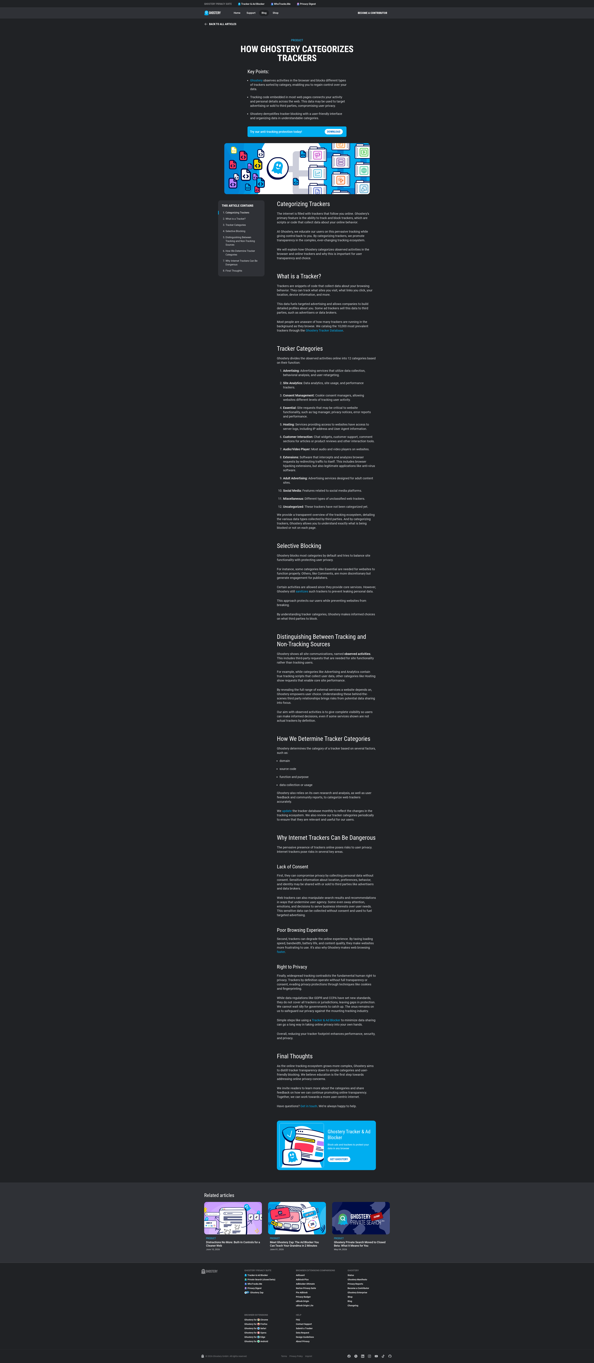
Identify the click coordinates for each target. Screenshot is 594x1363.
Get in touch (308, 1106)
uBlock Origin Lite (304, 1305)
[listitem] (233, 1227)
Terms (284, 1356)
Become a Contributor (372, 13)
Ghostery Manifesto (357, 1279)
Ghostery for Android (256, 1341)
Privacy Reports (355, 1284)
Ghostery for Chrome (256, 1319)
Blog (264, 12)
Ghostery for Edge (254, 1337)
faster (281, 952)
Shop (275, 12)
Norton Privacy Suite (306, 1288)
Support (251, 12)
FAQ (298, 1319)
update (287, 811)
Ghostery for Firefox (255, 1324)
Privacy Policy (296, 1356)
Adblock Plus (302, 1279)
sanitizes (302, 591)
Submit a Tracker (304, 1328)
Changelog (353, 1305)
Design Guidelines (305, 1337)
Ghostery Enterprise (357, 1292)
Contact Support (304, 1324)
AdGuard (300, 1275)
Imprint (308, 1356)
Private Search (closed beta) (261, 1279)
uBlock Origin (302, 1301)
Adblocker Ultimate (305, 1284)
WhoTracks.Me (282, 3)
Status (351, 1275)
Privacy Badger (303, 1297)
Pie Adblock (302, 1292)
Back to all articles (222, 24)
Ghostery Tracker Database (324, 330)
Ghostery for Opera (255, 1332)
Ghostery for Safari (255, 1328)
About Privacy (303, 1341)
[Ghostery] (212, 13)
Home (237, 12)
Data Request (302, 1332)
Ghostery (256, 80)
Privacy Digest (308, 3)
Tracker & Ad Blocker (253, 3)
